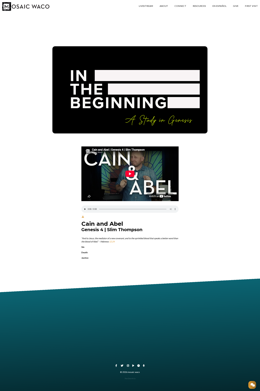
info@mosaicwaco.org (78, 357)
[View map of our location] (130, 342)
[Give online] (181, 342)
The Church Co (130, 378)
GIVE (235, 6)
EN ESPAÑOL (219, 6)
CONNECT (180, 6)
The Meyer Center (129, 357)
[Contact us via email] (78, 342)
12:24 (112, 241)
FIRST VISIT (251, 6)
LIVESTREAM (146, 6)
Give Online (182, 357)
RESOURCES (199, 6)
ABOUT (164, 6)
